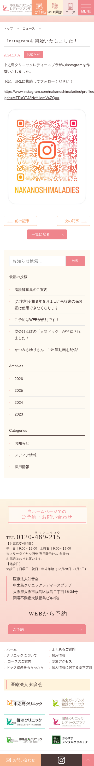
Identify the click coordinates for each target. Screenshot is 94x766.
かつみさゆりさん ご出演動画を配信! (46, 350)
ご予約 (39, 12)
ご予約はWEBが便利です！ (37, 320)
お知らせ (33, 54)
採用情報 (22, 467)
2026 (19, 379)
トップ (8, 28)
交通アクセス (62, 661)
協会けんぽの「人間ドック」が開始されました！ (47, 334)
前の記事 (22, 221)
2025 (19, 390)
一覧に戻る (41, 234)
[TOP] (88, 760)
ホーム (12, 649)
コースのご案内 (19, 661)
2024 (19, 402)
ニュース (28, 28)
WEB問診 (55, 12)
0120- (38, 537)
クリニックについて (22, 655)
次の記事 (71, 221)
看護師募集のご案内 (31, 289)
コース (70, 12)
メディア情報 (26, 455)
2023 (19, 414)
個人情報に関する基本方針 (72, 667)
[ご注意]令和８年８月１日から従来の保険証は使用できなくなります (49, 304)
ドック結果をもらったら (25, 667)
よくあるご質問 (63, 649)
